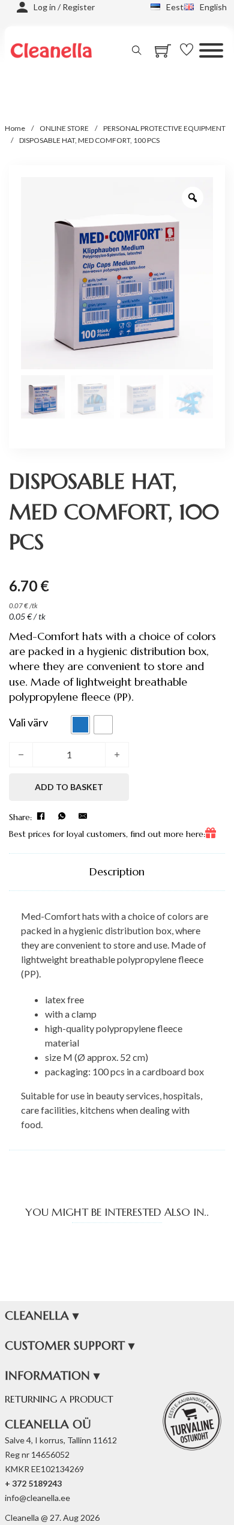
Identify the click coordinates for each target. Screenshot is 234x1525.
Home (15, 128)
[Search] (137, 50)
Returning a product (59, 1399)
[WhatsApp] (62, 816)
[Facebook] (41, 816)
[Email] (83, 816)
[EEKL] (192, 1421)
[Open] (211, 50)
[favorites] (189, 50)
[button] (117, 1316)
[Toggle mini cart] (163, 51)
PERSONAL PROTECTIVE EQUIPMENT (164, 128)
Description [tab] (117, 871)
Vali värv (28, 722)
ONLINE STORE (64, 128)
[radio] (80, 725)
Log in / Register (64, 7)
